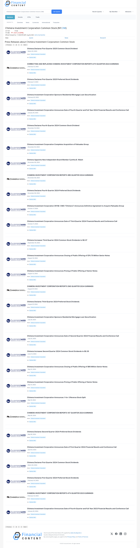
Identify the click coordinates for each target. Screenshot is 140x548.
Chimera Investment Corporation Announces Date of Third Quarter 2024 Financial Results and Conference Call (72, 221)
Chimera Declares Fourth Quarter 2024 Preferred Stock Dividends (53, 190)
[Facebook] (116, 536)
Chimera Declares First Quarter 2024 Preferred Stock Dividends (53, 478)
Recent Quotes (97, 12)
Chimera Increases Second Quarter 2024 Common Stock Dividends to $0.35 (58, 351)
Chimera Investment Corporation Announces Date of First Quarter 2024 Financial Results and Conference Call (72, 447)
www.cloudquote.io (76, 533)
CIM (64, 28)
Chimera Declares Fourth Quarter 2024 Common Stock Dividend (53, 125)
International (46, 22)
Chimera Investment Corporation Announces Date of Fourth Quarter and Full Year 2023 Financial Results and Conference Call (78, 509)
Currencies (35, 22)
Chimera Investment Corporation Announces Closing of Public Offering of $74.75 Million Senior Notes (68, 255)
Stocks (20, 17)
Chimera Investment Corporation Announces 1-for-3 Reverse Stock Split (56, 397)
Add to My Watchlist (39, 35)
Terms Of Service (83, 537)
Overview (20, 22)
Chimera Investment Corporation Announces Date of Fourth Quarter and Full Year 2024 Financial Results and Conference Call (78, 110)
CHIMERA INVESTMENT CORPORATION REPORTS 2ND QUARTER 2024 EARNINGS (60, 286)
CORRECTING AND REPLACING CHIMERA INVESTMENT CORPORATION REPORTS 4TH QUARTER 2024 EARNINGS (73, 64)
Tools (37, 17)
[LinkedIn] (121, 536)
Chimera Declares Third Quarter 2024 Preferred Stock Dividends (53, 302)
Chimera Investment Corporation (38, 54)
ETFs (29, 17)
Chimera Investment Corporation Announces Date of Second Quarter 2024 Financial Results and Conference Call (73, 336)
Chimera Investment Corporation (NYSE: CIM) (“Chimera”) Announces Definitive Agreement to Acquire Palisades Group (75, 206)
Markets (10, 17)
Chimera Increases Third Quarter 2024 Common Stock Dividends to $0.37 (57, 240)
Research (103, 38)
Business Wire (33, 57)
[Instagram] (125, 536)
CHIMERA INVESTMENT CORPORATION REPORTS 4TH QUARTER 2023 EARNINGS (60, 493)
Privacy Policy (71, 537)
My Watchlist (113, 12)
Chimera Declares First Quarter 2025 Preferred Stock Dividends (53, 79)
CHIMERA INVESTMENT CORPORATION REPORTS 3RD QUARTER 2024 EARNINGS (60, 175)
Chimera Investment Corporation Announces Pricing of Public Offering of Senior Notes (62, 271)
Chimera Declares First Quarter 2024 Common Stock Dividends (53, 462)
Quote (31, 38)
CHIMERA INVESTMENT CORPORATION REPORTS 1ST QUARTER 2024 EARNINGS (60, 413)
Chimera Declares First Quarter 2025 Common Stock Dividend (52, 49)
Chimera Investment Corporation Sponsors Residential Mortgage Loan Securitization (61, 95)
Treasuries (56, 22)
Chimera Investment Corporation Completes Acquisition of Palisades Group (58, 144)
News (27, 22)
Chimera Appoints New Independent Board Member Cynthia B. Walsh (55, 160)
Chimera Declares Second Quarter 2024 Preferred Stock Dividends (54, 432)
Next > (25, 45)
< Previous (8, 45)
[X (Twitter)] (112, 536)
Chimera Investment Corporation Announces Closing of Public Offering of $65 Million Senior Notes (67, 367)
